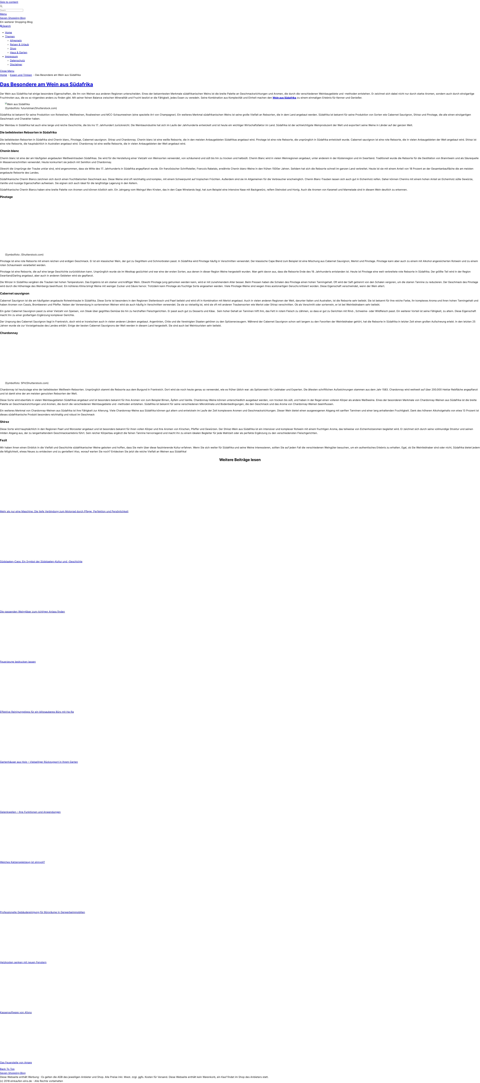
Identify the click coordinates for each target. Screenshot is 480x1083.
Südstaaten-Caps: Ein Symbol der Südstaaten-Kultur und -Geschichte (41, 561)
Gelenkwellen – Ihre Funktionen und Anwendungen (30, 812)
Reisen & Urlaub (19, 44)
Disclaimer (16, 64)
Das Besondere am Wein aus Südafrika (46, 84)
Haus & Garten (18, 52)
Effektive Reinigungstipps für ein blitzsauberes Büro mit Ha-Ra (37, 711)
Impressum (11, 56)
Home (8, 32)
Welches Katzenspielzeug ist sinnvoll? (22, 862)
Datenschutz (17, 60)
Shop (13, 48)
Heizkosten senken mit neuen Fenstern (23, 962)
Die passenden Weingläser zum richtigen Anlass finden (32, 611)
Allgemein (16, 40)
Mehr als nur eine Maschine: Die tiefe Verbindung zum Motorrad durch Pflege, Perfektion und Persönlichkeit (64, 511)
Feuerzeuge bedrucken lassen (18, 661)
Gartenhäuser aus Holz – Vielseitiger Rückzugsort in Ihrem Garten (39, 761)
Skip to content (9, 1)
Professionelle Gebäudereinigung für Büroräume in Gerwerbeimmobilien (42, 912)
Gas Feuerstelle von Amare (16, 1062)
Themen (10, 36)
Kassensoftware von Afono (16, 1012)
